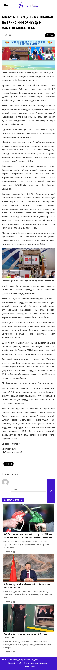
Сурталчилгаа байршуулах (36, 663)
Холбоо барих (28, 667)
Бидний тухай (14, 663)
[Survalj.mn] (28, 5)
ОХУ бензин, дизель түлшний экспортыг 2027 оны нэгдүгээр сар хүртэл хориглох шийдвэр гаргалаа (28, 535)
